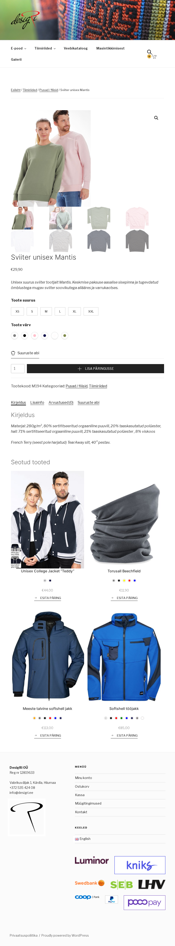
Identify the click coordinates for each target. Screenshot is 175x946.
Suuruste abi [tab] (88, 402)
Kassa (80, 795)
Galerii (16, 59)
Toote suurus (23, 300)
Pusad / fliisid (48, 90)
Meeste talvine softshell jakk (47, 708)
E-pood (17, 48)
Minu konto (83, 778)
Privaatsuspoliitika (24, 935)
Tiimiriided (43, 48)
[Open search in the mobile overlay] (151, 53)
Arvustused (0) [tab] (61, 402)
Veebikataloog (76, 48)
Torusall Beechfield (124, 571)
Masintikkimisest (110, 48)
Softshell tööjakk (124, 708)
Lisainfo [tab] (37, 402)
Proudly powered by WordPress (65, 935)
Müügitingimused (88, 803)
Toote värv (21, 325)
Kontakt (81, 812)
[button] (156, 118)
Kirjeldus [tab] (18, 402)
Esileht (16, 90)
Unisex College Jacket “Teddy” (47, 571)
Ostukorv (82, 786)
